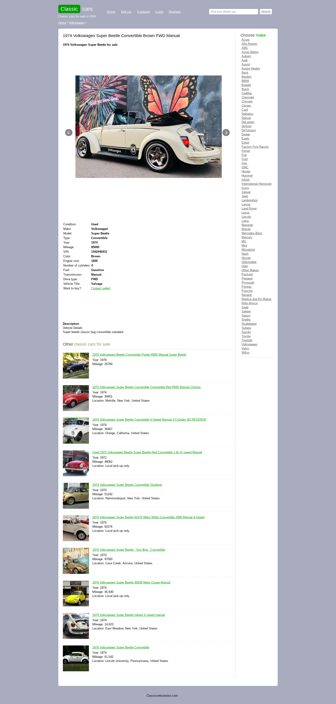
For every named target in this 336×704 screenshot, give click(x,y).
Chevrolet (248, 97)
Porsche (247, 291)
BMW (245, 81)
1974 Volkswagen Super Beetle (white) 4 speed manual (128, 615)
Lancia (246, 204)
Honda (246, 171)
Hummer (247, 175)
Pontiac (247, 286)
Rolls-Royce (250, 303)
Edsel (245, 142)
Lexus (246, 212)
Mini (244, 245)
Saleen (246, 311)
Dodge (246, 134)
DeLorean (248, 122)
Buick (245, 89)
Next (226, 132)
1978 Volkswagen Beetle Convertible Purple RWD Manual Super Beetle (139, 354)
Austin (246, 64)
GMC (245, 167)
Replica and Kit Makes (257, 299)
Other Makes (250, 270)
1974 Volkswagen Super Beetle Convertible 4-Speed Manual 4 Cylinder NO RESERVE (149, 419)
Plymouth (248, 282)
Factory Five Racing (255, 146)
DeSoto (246, 126)
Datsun (246, 118)
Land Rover (249, 208)
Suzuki (246, 332)
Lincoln (246, 216)
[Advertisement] (146, 60)
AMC (245, 48)
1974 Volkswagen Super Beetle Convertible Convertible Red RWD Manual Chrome (146, 387)
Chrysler (247, 101)
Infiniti (246, 179)
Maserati (247, 225)
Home (111, 11)
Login (159, 11)
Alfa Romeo (249, 44)
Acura (245, 39)
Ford (245, 159)
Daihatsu (247, 114)
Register (175, 11)
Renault (247, 295)
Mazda (246, 229)
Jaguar (246, 192)
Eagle (245, 138)
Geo (244, 163)
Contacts (143, 11)
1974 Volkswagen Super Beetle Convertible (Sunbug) (127, 484)
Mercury (247, 237)
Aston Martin (250, 52)
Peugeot (247, 278)
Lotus (245, 221)
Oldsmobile (249, 262)
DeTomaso (249, 130)
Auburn (246, 56)
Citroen (246, 105)
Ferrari (246, 151)
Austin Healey (251, 68)
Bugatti (246, 85)
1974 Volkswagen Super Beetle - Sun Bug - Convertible (128, 549)
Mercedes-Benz (252, 233)
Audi (245, 60)
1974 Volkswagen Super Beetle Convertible (120, 647)
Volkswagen (249, 344)
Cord (245, 109)
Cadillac (247, 93)
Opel (245, 266)
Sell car (126, 11)
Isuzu (245, 188)
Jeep (245, 196)
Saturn (246, 315)
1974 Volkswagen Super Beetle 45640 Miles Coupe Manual (131, 582)
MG (244, 241)
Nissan (246, 258)
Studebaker (249, 323)
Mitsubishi (248, 249)
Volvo (245, 348)
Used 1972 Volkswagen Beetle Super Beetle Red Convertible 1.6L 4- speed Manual (147, 452)
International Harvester (257, 183)
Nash (245, 253)
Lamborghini (250, 200)
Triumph (247, 340)
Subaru (246, 328)
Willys (246, 352)
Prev (68, 132)
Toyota (246, 336)
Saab (245, 307)
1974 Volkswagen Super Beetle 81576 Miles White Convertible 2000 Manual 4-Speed (148, 517)
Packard (247, 274)
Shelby (246, 319)
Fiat (244, 155)
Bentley (247, 76)
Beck (245, 72)
